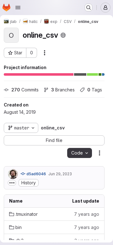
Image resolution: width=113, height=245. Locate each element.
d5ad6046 (35, 174)
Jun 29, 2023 (60, 174)
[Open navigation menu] (18, 8)
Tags (94, 89)
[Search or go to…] (88, 7)
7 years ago (86, 214)
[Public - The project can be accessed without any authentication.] (63, 35)
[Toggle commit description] (12, 183)
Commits (25, 89)
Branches (63, 89)
